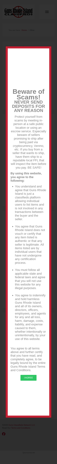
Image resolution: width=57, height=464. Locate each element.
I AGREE (28, 378)
